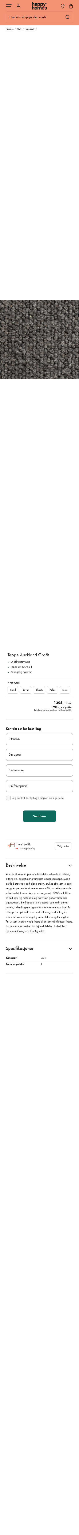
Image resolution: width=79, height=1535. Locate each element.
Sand (13, 689)
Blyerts (39, 689)
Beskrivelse (16, 865)
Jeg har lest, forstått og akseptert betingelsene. (38, 798)
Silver (26, 689)
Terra (65, 689)
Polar (52, 689)
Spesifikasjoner (19, 948)
